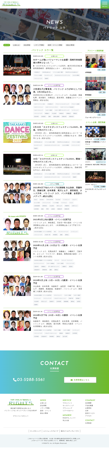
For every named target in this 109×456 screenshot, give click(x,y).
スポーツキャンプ (38, 110)
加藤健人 (47, 113)
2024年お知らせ (38, 173)
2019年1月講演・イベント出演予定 (42, 330)
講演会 (66, 234)
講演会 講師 (56, 116)
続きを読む (67, 68)
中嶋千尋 (71, 298)
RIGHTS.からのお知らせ (71, 72)
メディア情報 (45, 408)
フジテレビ (64, 202)
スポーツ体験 (68, 295)
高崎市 (46, 78)
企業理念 (88, 408)
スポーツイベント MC (39, 104)
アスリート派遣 (38, 75)
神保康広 (55, 234)
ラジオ (71, 202)
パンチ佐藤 (55, 202)
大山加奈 (54, 113)
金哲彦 (53, 209)
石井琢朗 (36, 336)
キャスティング (48, 75)
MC (55, 231)
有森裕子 (52, 301)
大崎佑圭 (61, 113)
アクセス (88, 416)
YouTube (58, 199)
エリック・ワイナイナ (67, 260)
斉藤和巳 (67, 205)
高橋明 (35, 304)
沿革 (86, 410)
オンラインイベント (63, 231)
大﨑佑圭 (68, 113)
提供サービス (90, 413)
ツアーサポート (68, 410)
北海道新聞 (37, 205)
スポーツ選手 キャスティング (62, 110)
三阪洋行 (36, 266)
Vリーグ (57, 260)
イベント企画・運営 (58, 72)
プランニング (67, 408)
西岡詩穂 (44, 269)
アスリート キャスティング (62, 104)
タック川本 (37, 202)
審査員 (75, 113)
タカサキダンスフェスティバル (62, 75)
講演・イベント (45, 410)
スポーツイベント (38, 107)
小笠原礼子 (37, 72)
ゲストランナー (58, 295)
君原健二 (78, 298)
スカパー (74, 199)
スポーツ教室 (49, 110)
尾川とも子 (59, 205)
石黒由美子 (37, 269)
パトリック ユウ (38, 78)
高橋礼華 (64, 116)
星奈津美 (36, 116)
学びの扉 (66, 420)
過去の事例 (44, 413)
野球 (47, 209)
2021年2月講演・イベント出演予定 (42, 231)
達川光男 (65, 336)
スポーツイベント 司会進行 (67, 107)
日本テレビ (74, 205)
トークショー (75, 110)
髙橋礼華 (71, 116)
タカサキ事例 (76, 75)
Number (42, 199)
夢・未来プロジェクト (54, 266)
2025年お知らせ (46, 72)
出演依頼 (88, 423)
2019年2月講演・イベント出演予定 (42, 295)
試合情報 (43, 405)
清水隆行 (43, 116)
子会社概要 (89, 405)
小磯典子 (64, 266)
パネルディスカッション (60, 298)
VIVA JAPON (50, 199)
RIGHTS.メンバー (69, 418)
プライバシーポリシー (21, 416)
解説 (42, 209)
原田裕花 (44, 205)
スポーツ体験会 (50, 263)
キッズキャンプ (35, 431)
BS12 (35, 199)
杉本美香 (36, 209)
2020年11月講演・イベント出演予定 (43, 260)
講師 (50, 116)
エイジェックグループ (50, 431)
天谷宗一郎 (47, 234)
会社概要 (88, 403)
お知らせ (43, 403)
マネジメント (67, 403)
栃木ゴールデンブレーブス (70, 431)
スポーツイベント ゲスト (52, 107)
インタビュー (66, 199)
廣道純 (70, 266)
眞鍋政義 (66, 301)
